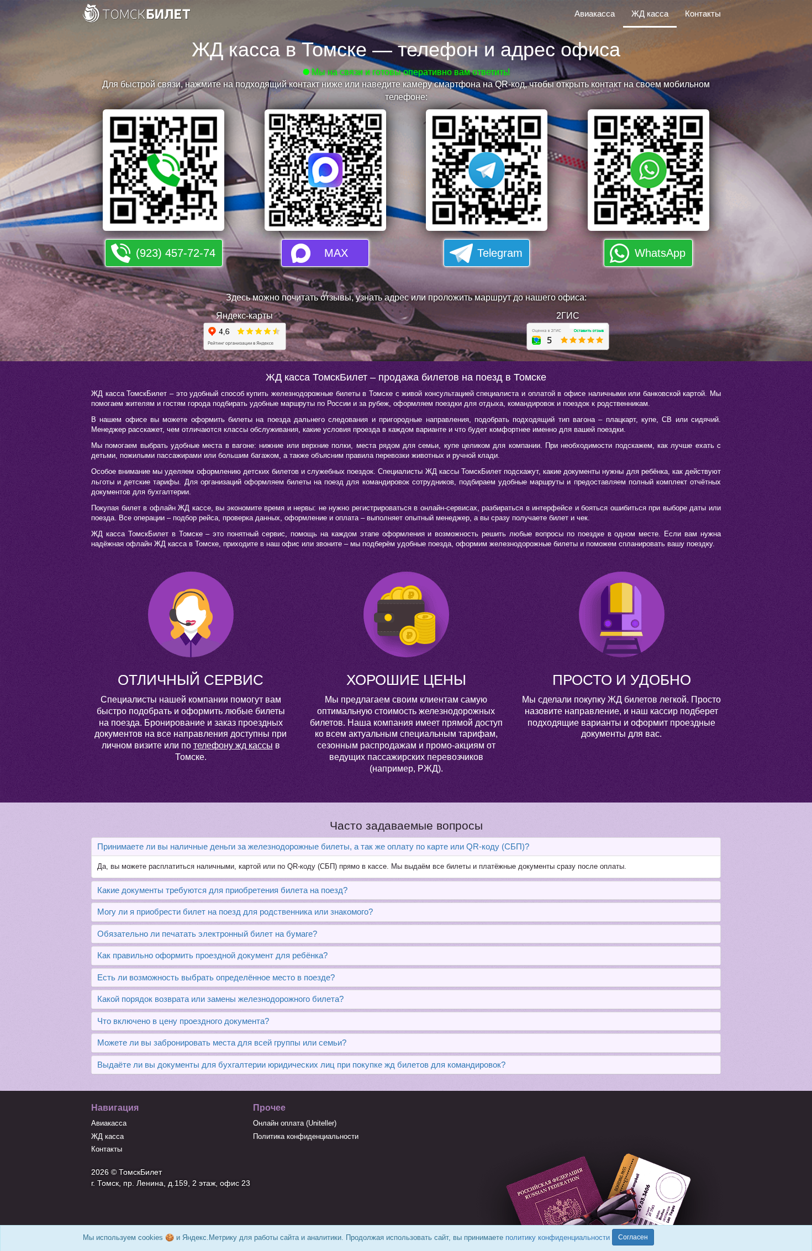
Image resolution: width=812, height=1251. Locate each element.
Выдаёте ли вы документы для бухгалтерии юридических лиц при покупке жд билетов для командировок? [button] (301, 1064)
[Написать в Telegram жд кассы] (486, 174)
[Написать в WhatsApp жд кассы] (648, 174)
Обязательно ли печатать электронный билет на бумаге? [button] (207, 933)
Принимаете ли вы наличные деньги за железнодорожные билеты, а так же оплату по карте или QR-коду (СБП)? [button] (313, 846)
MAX (336, 253)
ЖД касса (649, 13)
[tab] (406, 847)
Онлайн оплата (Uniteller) (294, 1123)
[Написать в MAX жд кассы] (325, 174)
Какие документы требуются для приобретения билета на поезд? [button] (222, 890)
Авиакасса (594, 13)
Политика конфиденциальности (305, 1136)
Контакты (703, 13)
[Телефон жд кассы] (163, 174)
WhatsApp (660, 253)
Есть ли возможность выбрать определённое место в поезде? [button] (216, 977)
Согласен (633, 1237)
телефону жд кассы (233, 745)
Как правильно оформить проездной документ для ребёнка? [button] (212, 955)
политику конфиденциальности (557, 1237)
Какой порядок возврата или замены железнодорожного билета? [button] (220, 999)
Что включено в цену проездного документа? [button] (183, 1021)
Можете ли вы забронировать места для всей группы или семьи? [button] (221, 1042)
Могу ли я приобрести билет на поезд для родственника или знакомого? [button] (235, 911)
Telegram (500, 253)
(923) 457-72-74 (175, 253)
